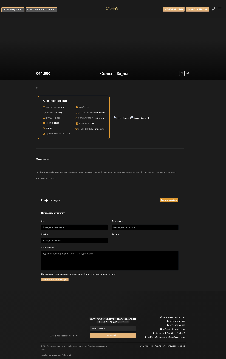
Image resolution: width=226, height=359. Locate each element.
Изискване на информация (55, 280)
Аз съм (115, 234)
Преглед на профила (169, 200)
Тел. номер (117, 221)
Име (43, 221)
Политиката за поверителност (100, 273)
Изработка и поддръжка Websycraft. (56, 355)
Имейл (44, 234)
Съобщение (47, 247)
